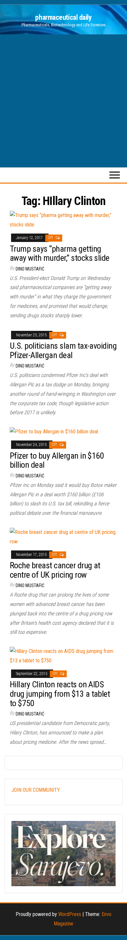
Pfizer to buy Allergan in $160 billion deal (57, 460)
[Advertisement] (63, 101)
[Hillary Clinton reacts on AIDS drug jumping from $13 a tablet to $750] (63, 656)
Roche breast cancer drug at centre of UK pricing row (55, 570)
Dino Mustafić (30, 268)
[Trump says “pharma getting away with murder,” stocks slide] (63, 220)
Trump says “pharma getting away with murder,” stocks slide (59, 253)
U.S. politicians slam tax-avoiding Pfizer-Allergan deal (63, 350)
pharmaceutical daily (63, 17)
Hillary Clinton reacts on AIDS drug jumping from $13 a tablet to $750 (60, 694)
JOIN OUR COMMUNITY (35, 790)
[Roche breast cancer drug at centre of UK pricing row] (63, 537)
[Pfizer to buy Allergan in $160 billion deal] (54, 431)
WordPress (69, 914)
